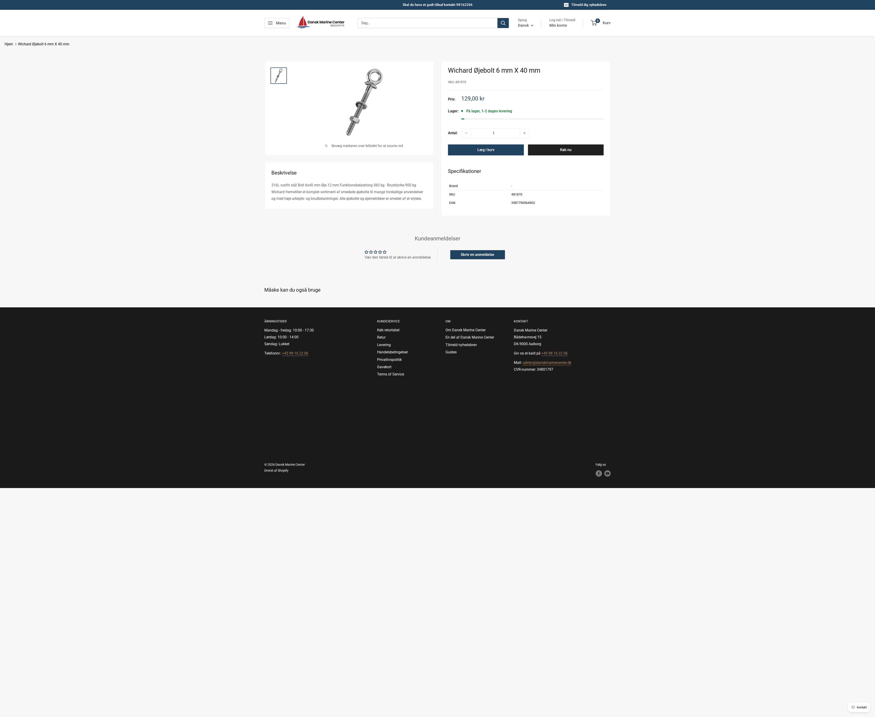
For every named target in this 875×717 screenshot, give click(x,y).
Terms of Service (390, 374)
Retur (381, 337)
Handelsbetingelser (392, 352)
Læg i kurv (485, 150)
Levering (384, 345)
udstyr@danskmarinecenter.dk (547, 362)
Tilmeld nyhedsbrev (461, 345)
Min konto (558, 25)
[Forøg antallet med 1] (524, 133)
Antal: (453, 133)
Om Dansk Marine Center (465, 330)
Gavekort (384, 367)
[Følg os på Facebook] (599, 473)
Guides (451, 352)
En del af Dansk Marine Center (469, 337)
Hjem (9, 44)
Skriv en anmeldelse (477, 254)
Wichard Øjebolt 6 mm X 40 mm (43, 44)
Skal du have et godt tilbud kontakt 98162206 (438, 5)
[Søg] (503, 23)
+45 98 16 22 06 (295, 353)
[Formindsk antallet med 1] (466, 133)
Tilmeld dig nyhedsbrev (589, 5)
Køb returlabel (388, 330)
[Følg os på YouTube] (607, 473)
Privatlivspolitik (389, 359)
